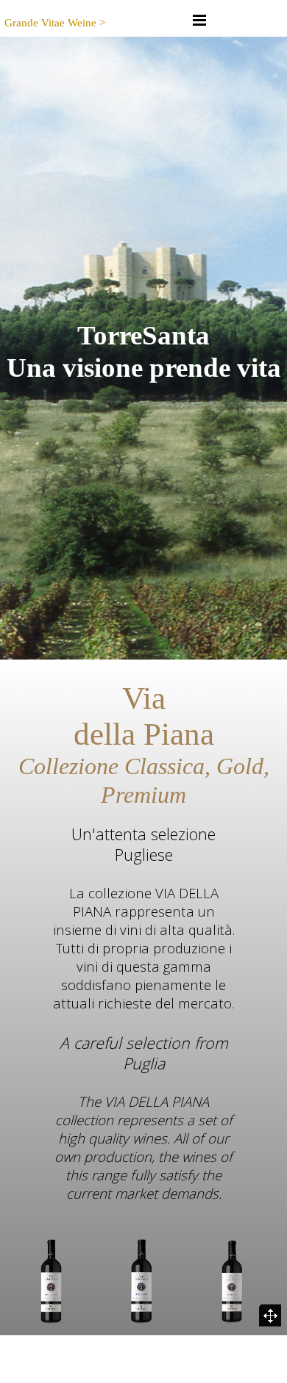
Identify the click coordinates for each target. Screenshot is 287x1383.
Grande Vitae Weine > (54, 23)
